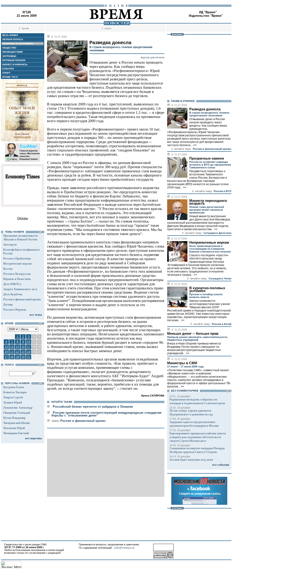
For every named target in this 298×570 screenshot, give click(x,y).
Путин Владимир (14, 417)
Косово (8, 268)
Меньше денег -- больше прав (192, 333)
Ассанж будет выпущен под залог (191, 459)
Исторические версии (17, 263)
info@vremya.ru (124, 547)
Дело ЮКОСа (12, 284)
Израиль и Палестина (17, 279)
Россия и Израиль (14, 309)
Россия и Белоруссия (16, 273)
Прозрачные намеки (206, 158)
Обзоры (22, 218)
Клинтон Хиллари (15, 392)
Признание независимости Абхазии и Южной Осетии (20, 237)
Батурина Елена (13, 387)
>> (194, 145)
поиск (108, 28)
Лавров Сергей (13, 397)
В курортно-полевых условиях (207, 289)
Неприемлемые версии (209, 242)
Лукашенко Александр (18, 407)
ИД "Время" (208, 12)
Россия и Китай (221, 324)
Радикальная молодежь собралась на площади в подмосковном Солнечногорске (197, 401)
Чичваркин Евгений (16, 433)
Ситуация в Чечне (220, 278)
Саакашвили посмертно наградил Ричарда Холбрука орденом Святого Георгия (197, 450)
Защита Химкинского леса (20, 289)
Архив (25, 28)
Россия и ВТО (222, 191)
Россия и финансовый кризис (22, 299)
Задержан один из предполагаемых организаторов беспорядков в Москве (194, 423)
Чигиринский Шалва (16, 423)
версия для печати (152, 57)
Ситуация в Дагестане (217, 233)
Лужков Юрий (12, 402)
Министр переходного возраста (208, 202)
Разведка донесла (204, 109)
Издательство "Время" (206, 15)
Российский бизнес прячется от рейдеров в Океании (93, 406)
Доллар (8, 304)
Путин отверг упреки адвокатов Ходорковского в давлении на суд (191, 412)
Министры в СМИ (182, 363)
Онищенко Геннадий (16, 412)
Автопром (10, 244)
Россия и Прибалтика (17, 258)
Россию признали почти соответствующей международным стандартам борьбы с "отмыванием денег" (106, 414)
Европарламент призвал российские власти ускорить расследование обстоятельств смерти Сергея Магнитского (197, 437)
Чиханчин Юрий (14, 428)
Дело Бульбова (12, 294)
